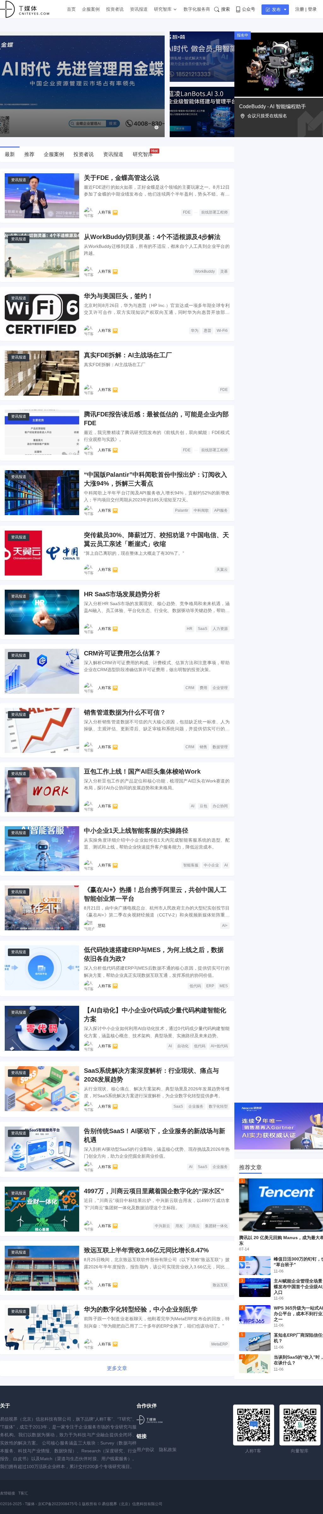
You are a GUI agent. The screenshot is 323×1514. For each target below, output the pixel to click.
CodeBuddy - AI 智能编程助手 (272, 106)
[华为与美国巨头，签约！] (42, 314)
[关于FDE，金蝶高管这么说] (42, 195)
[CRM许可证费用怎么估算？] (42, 671)
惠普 (207, 330)
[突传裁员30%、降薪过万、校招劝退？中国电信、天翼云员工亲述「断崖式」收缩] (42, 553)
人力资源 (220, 628)
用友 (179, 1226)
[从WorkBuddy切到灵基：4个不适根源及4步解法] (42, 254)
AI (192, 806)
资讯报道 (139, 9)
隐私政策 (168, 1449)
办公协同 (220, 806)
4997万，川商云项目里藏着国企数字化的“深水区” (154, 1191)
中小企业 (211, 865)
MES (224, 986)
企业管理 (220, 688)
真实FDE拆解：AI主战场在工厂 (128, 355)
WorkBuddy (205, 271)
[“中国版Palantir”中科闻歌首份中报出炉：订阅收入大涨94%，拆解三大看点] (42, 492)
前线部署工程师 (214, 212)
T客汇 (23, 1493)
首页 (71, 9)
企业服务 (195, 1106)
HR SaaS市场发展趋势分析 (122, 594)
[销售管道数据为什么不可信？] (42, 730)
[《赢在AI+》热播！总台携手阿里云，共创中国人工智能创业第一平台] (42, 907)
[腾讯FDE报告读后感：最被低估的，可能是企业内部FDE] (42, 432)
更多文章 (117, 1368)
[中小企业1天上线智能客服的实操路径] (42, 848)
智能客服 (190, 865)
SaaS (202, 628)
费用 (203, 688)
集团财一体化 (216, 1226)
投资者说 (115, 9)
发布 (276, 9)
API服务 (221, 510)
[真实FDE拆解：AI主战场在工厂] (42, 373)
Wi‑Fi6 (222, 330)
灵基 (224, 271)
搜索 (225, 9)
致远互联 (220, 1285)
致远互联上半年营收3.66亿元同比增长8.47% (146, 1250)
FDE (187, 212)
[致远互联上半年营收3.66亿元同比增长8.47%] (42, 1268)
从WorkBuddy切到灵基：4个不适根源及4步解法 (152, 236)
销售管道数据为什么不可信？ (125, 712)
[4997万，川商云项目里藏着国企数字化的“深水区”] (42, 1209)
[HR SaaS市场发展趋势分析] (42, 612)
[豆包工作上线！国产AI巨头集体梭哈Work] (42, 789)
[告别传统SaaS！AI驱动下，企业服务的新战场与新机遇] (42, 1149)
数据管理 (220, 747)
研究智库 (163, 9)
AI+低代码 (219, 1046)
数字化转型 (218, 1106)
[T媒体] (149, 1419)
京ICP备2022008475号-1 (60, 1504)
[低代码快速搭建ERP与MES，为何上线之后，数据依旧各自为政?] (42, 967)
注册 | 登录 (306, 9)
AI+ (225, 925)
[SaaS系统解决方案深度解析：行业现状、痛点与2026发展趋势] (42, 1088)
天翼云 (222, 569)
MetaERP (219, 1344)
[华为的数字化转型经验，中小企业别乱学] (42, 1327)
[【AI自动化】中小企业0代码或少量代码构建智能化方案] (42, 1028)
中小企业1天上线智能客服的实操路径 (136, 830)
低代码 (195, 986)
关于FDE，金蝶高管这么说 (121, 177)
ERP (210, 986)
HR (189, 628)
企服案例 (91, 9)
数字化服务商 (197, 9)
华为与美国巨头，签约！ (118, 295)
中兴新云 (162, 1226)
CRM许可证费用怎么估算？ (122, 653)
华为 (194, 330)
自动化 (183, 1046)
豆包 (203, 806)
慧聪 (101, 925)
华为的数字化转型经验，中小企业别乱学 (140, 1309)
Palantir (181, 510)
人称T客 (104, 212)
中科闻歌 (201, 510)
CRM (189, 688)
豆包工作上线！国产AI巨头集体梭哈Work (142, 771)
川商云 (194, 1226)
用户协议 (145, 1449)
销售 (203, 747)
